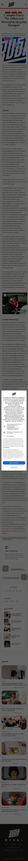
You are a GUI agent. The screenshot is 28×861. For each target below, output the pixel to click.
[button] (14, 436)
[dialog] (14, 430)
